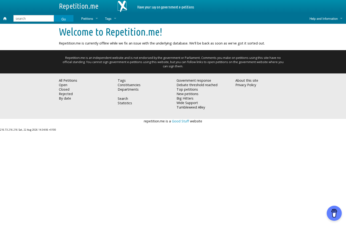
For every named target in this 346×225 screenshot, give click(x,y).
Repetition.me (78, 6)
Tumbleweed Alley (191, 107)
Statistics (125, 103)
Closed (64, 89)
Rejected (66, 94)
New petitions (187, 94)
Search (123, 98)
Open (63, 85)
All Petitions (68, 80)
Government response (194, 80)
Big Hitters (185, 98)
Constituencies (129, 85)
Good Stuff (180, 121)
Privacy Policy (245, 85)
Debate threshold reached (197, 85)
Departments (128, 89)
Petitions (87, 18)
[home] (5, 18)
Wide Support (187, 102)
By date (65, 98)
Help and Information (324, 18)
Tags (108, 18)
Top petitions (187, 89)
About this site (246, 80)
